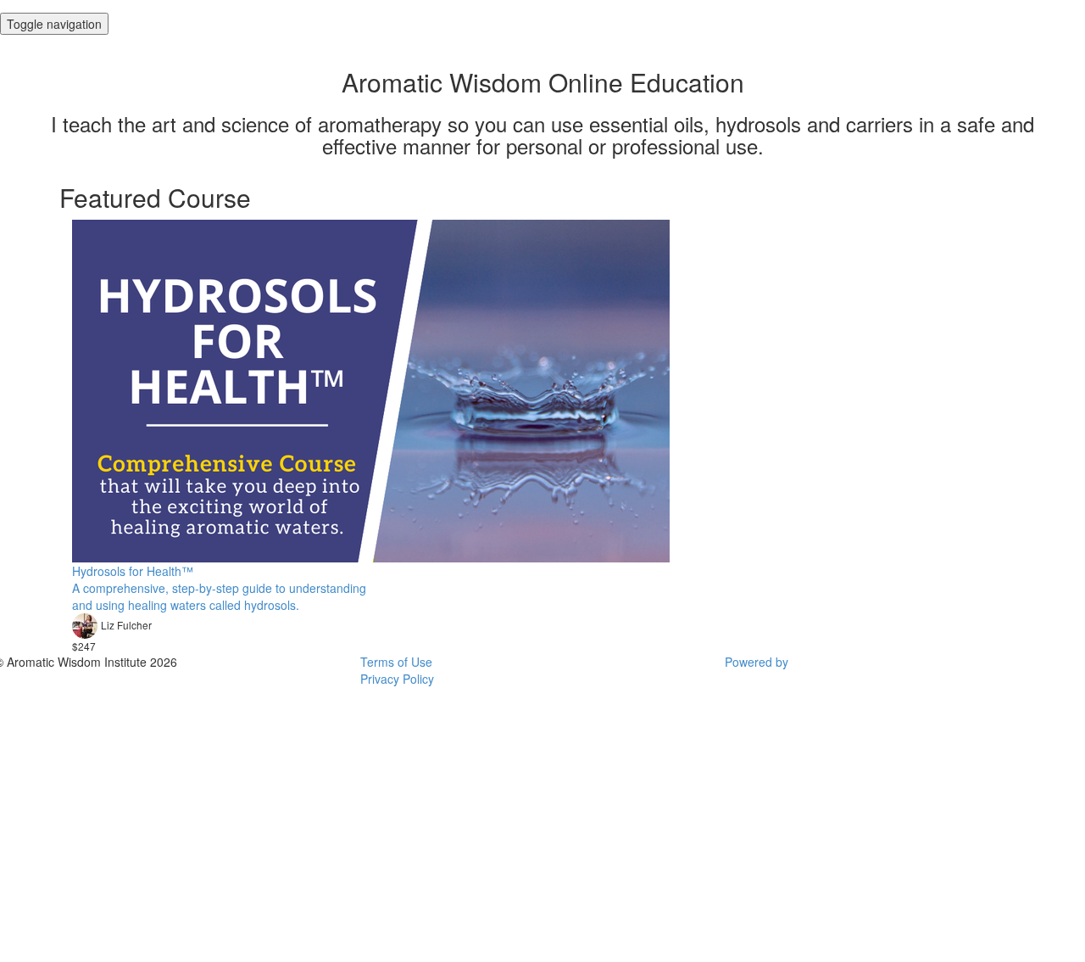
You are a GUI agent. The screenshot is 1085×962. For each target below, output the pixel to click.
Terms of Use (396, 661)
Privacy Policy (397, 678)
